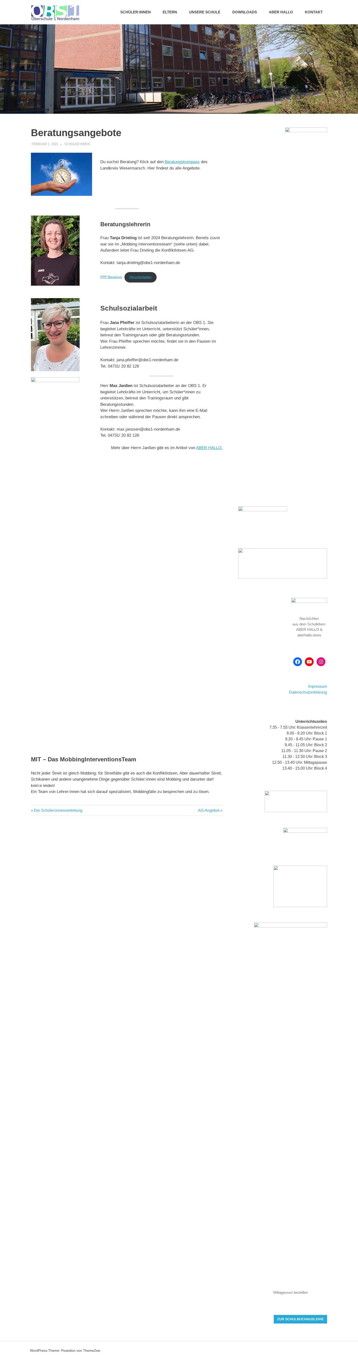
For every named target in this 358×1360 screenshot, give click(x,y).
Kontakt (314, 12)
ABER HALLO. (209, 447)
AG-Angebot (208, 810)
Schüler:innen (135, 12)
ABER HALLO (281, 12)
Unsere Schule (204, 12)
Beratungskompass (182, 162)
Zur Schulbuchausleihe (300, 1319)
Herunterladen (140, 277)
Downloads (244, 12)
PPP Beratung (111, 277)
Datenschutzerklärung (308, 692)
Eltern (170, 12)
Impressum (317, 686)
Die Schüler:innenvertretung (58, 810)
